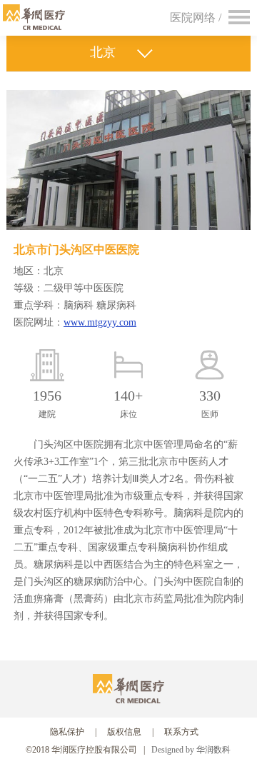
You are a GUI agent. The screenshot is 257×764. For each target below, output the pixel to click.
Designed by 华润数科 (191, 750)
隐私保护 (67, 732)
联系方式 (181, 732)
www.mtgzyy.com (100, 322)
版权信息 (124, 732)
